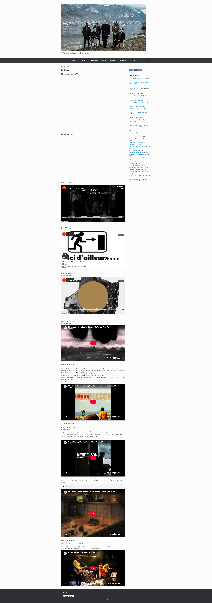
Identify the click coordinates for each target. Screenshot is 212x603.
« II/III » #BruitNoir (133, 106)
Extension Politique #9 (134, 169)
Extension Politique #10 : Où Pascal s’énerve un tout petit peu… (138, 166)
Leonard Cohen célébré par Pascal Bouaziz (139, 82)
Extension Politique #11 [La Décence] (138, 158)
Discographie (94, 60)
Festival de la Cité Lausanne (136, 133)
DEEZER (75, 134)
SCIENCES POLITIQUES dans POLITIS (139, 175)
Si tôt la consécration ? (135, 150)
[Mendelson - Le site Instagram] (135, 70)
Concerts (123, 60)
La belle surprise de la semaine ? (137, 129)
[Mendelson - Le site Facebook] (130, 70)
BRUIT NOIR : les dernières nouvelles (138, 78)
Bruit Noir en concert (134, 98)
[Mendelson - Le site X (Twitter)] (133, 70)
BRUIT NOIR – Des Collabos (136, 100)
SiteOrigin (105, 599)
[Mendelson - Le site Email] (140, 70)
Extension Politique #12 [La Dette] (137, 146)
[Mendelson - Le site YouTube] (138, 70)
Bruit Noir (83, 60)
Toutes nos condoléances (135, 86)
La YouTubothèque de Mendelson (137, 139)
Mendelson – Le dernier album (136, 88)
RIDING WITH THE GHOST (136, 112)
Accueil (74, 60)
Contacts (132, 60)
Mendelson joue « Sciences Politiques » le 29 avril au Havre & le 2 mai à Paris (139, 153)
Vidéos (104, 60)
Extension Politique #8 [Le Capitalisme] (138, 171)
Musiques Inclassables (134, 95)
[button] (148, 60)
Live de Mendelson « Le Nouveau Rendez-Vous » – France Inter (139, 135)
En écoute (113, 60)
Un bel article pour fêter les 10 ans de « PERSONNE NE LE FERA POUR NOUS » (138, 121)
